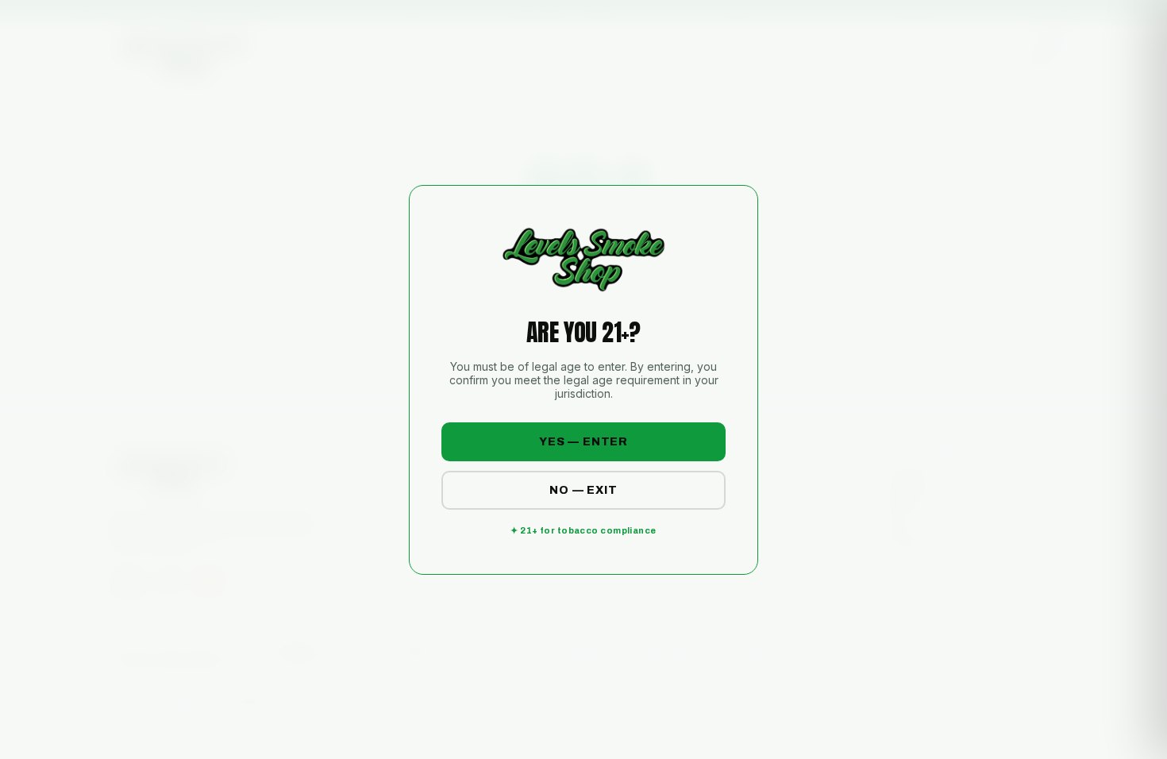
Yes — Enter (583, 442)
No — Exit (583, 490)
